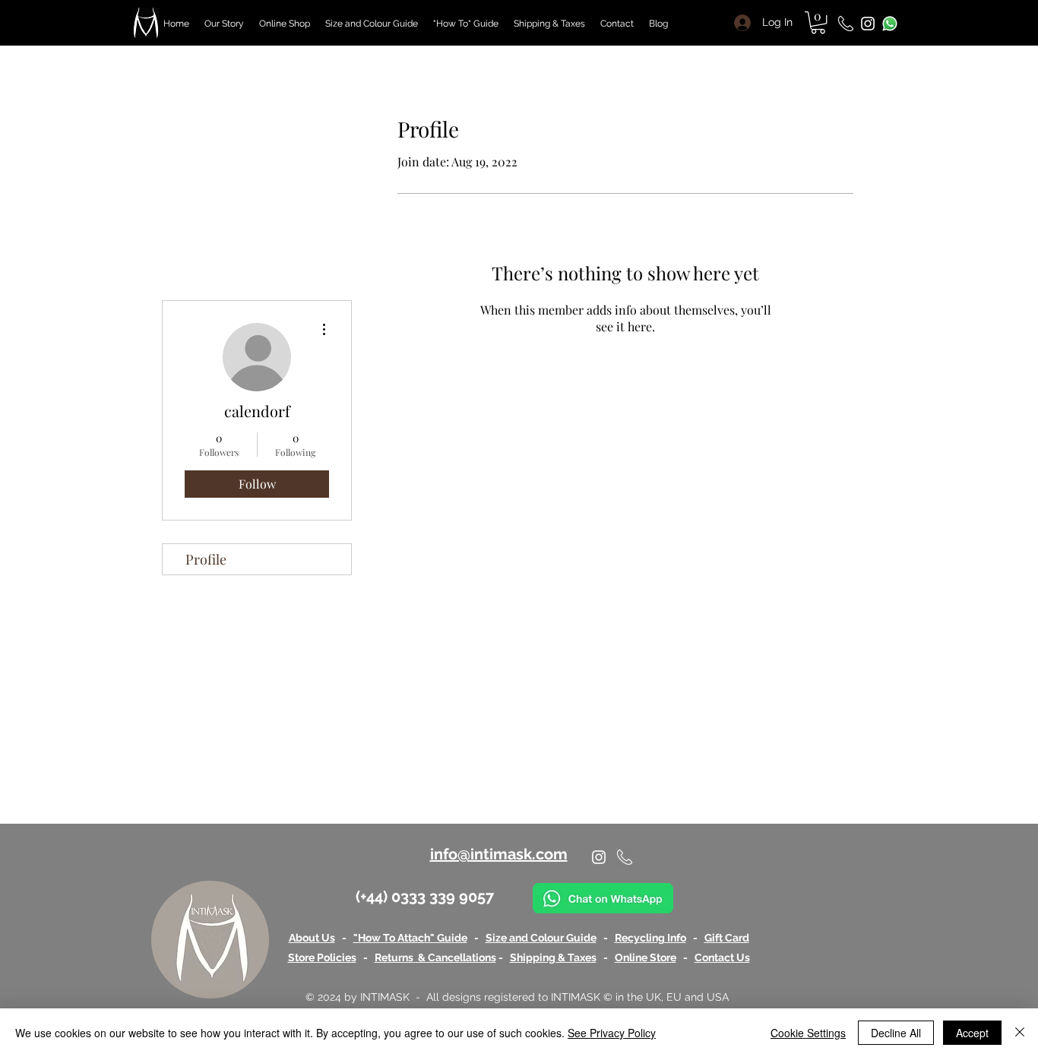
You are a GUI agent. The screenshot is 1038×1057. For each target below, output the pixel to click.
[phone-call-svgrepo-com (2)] (625, 857)
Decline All (896, 1032)
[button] (818, 22)
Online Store (645, 957)
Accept (972, 1032)
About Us (312, 938)
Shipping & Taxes (553, 957)
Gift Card (726, 938)
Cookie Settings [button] (808, 1032)
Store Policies (322, 957)
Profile (205, 559)
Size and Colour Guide (541, 938)
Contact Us (722, 957)
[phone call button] (846, 23)
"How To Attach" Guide (410, 938)
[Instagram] (868, 23)
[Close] (1020, 1033)
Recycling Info (650, 938)
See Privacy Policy (612, 1032)
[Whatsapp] (890, 23)
